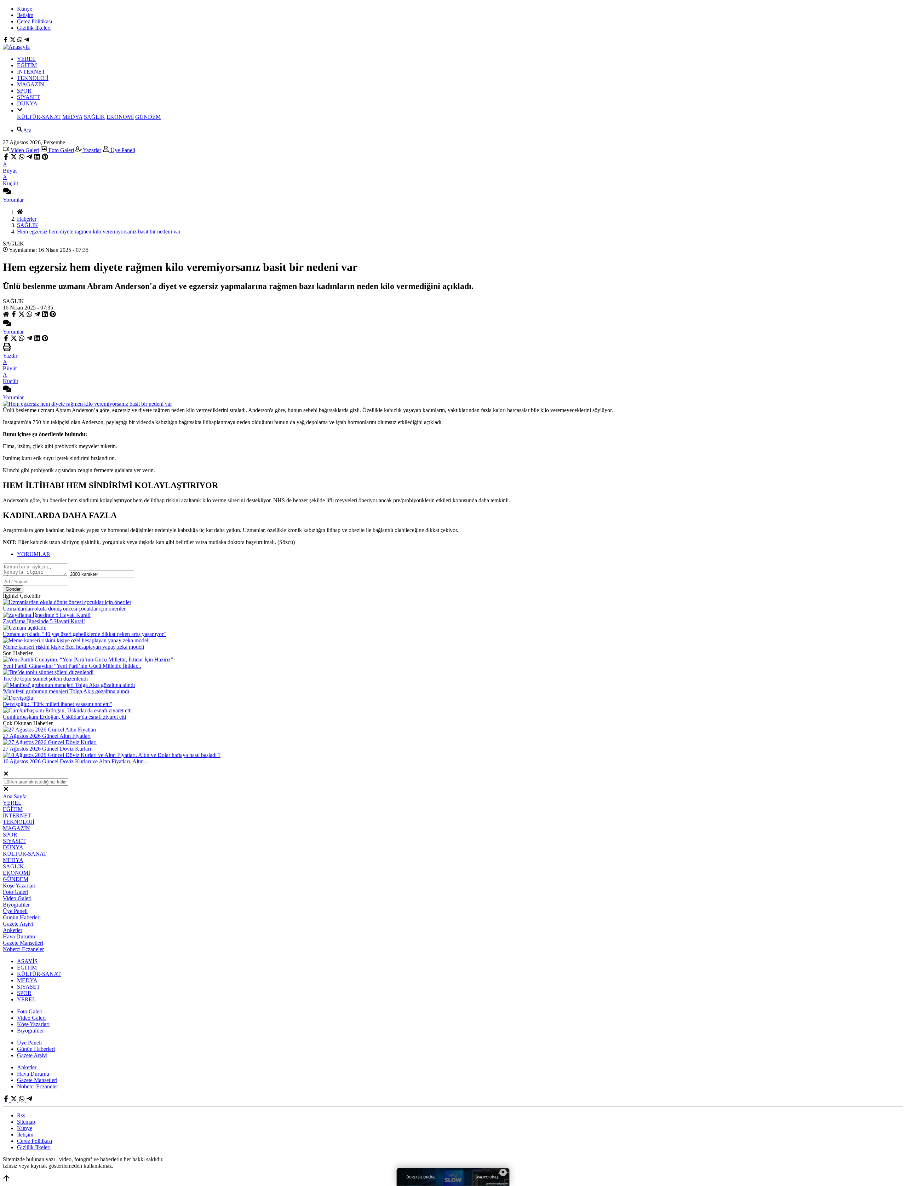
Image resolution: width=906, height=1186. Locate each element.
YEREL (26, 59)
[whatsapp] (21, 158)
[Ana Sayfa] (20, 212)
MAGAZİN (30, 84)
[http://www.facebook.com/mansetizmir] (6, 40)
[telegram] (29, 158)
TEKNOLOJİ (32, 78)
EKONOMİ (120, 117)
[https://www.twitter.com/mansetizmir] (13, 40)
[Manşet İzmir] (16, 47)
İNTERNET (31, 72)
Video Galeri (24, 150)
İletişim (25, 15)
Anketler (12, 930)
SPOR (24, 91)
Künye (24, 9)
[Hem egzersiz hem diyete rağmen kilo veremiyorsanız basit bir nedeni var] (87, 404)
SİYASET (28, 97)
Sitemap (26, 1122)
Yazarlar (91, 150)
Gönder (13, 589)
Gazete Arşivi (18, 924)
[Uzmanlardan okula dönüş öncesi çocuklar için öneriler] (67, 602)
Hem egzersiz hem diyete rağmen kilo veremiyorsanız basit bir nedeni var (98, 231)
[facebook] (7, 158)
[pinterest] (45, 158)
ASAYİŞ (27, 961)
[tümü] (20, 111)
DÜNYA (27, 103)
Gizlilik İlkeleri (34, 28)
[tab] (460, 554)
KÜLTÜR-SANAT (39, 117)
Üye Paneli (122, 150)
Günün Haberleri (22, 917)
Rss (21, 1115)
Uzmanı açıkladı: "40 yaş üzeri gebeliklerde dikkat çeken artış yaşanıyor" (84, 634)
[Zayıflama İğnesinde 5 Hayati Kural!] (47, 615)
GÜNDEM (148, 117)
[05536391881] (20, 40)
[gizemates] (27, 40)
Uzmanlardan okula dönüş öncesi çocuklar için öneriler (64, 609)
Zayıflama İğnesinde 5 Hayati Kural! (44, 621)
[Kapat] (6, 775)
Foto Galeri (60, 150)
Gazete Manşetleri (23, 943)
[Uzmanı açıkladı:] (24, 628)
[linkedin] (37, 158)
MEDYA (72, 117)
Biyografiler (16, 905)
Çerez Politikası (34, 21)
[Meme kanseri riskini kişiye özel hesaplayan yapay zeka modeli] (76, 640)
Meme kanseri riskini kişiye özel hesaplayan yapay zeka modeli (73, 647)
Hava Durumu (19, 936)
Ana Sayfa (15, 796)
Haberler (26, 219)
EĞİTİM (27, 65)
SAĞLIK (94, 117)
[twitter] (14, 158)
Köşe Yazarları (19, 886)
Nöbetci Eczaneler (23, 949)
